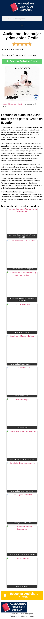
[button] (22, 26)
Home (4, 104)
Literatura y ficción (15, 104)
